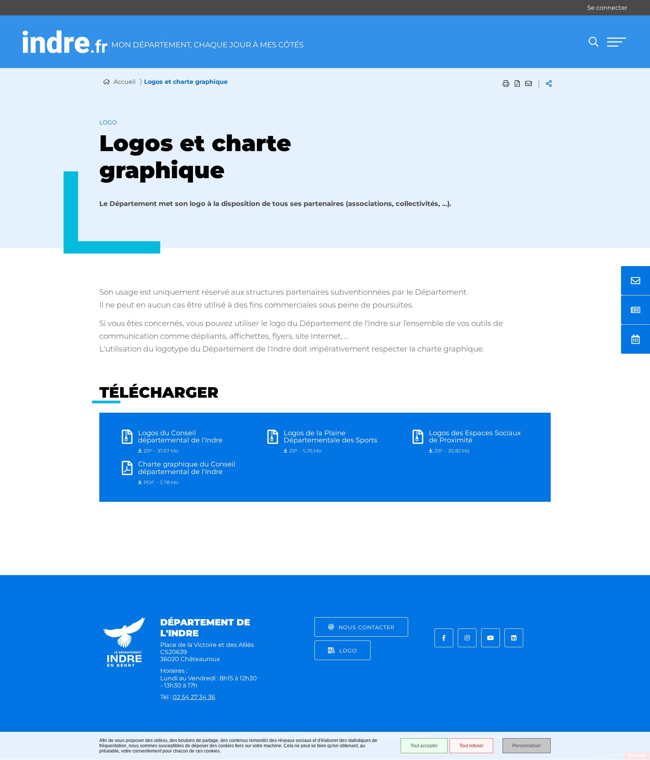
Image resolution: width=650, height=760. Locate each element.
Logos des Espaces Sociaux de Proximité (475, 437)
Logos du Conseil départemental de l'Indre (180, 437)
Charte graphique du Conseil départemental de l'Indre (186, 468)
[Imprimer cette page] (506, 83)
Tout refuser (471, 745)
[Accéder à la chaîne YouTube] (490, 637)
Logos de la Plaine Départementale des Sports (330, 437)
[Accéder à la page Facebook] (443, 637)
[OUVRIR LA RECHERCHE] (593, 41)
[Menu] (616, 41)
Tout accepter (424, 745)
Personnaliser (526, 745)
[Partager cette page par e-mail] (528, 83)
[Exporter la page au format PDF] (517, 83)
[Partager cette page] (548, 83)
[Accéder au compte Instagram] (467, 637)
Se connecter (607, 7)
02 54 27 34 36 (194, 697)
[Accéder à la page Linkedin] (513, 637)
